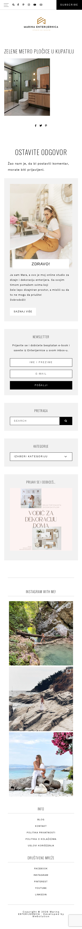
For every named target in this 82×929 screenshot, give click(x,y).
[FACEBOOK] (18, 5)
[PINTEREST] (24, 5)
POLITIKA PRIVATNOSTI (41, 832)
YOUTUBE (41, 888)
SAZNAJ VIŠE (23, 311)
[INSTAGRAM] (29, 5)
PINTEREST (41, 881)
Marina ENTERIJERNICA (41, 24)
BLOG (40, 819)
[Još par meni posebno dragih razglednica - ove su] (41, 633)
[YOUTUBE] (35, 5)
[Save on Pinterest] (46, 125)
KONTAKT (41, 826)
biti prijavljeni (32, 169)
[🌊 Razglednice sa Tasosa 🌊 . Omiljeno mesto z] (41, 764)
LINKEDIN (41, 894)
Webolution (41, 916)
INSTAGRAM (41, 875)
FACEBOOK (41, 868)
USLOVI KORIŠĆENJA (41, 845)
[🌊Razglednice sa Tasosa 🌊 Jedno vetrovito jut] (41, 699)
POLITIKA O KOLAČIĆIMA (41, 839)
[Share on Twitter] (40, 125)
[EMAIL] (41, 5)
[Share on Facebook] (36, 125)
